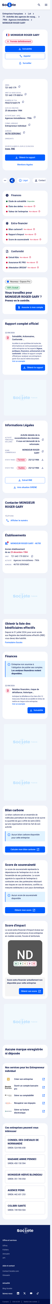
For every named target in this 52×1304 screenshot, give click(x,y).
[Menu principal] (46, 5)
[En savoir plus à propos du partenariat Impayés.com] (43, 1103)
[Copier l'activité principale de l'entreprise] (43, 439)
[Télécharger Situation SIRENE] (42, 459)
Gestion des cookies (30, 1302)
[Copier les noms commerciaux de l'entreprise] (42, 451)
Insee (7, 149)
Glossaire (6, 1275)
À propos (6, 1302)
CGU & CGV (16, 1302)
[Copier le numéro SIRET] (25, 94)
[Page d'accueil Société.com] (9, 4)
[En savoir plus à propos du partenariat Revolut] (43, 1087)
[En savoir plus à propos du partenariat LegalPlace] (43, 1079)
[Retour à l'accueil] (25, 1231)
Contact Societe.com (11, 1271)
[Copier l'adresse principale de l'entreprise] (24, 132)
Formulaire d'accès (13, 642)
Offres (5, 1246)
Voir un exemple (18, 361)
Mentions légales (25, 164)
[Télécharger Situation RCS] (42, 468)
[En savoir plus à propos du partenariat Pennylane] (43, 1111)
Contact (42, 180)
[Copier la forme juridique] (29, 124)
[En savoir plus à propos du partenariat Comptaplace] (43, 1095)
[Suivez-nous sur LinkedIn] (18, 1293)
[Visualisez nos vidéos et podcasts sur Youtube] (31, 1293)
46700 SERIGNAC (13, 133)
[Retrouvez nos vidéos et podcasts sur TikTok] (38, 1293)
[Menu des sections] (5, 180)
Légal (25, 180)
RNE (13, 149)
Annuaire (6, 1254)
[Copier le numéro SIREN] (19, 86)
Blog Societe (7, 1288)
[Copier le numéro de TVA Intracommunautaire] (22, 102)
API (4, 1258)
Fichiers (6, 1250)
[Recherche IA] (12, 180)
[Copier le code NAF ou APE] (34, 117)
